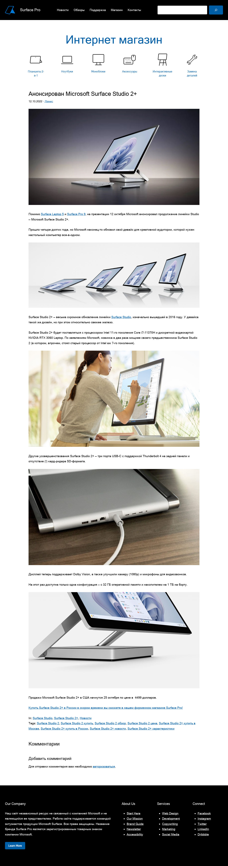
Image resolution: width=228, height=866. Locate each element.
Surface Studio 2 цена (142, 723)
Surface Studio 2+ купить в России (64, 728)
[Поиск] (216, 10)
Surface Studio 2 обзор (110, 723)
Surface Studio (121, 317)
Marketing (168, 829)
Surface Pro (30, 10)
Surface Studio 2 (48, 723)
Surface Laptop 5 (52, 214)
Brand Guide (135, 824)
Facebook (204, 813)
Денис (49, 101)
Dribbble (203, 834)
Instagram (204, 818)
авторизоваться (104, 766)
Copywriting (170, 824)
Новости (85, 718)
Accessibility (135, 834)
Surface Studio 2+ (66, 718)
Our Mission (135, 818)
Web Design (170, 813)
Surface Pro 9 (76, 214)
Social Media (170, 834)
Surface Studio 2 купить (77, 723)
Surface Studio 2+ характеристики (151, 728)
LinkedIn (203, 829)
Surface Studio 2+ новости (108, 728)
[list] (114, 66)
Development (171, 818)
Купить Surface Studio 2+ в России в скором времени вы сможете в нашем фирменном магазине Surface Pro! (106, 707)
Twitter (202, 824)
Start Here (133, 813)
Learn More (15, 845)
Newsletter (134, 829)
